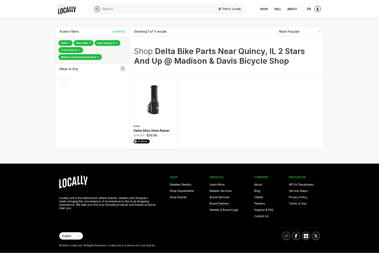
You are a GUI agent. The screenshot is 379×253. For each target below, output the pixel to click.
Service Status (298, 190)
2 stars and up (69, 49)
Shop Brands (178, 197)
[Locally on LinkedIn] (306, 236)
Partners (259, 203)
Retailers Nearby (180, 184)
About (292, 9)
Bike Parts (82, 43)
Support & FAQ (263, 209)
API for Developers (301, 184)
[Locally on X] (316, 236)
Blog (257, 190)
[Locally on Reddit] (286, 236)
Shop (264, 9)
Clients (258, 197)
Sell (277, 9)
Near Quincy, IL (106, 43)
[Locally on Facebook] (296, 236)
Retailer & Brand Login (224, 209)
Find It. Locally (231, 8)
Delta (64, 43)
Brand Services (220, 197)
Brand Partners (219, 203)
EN (309, 8)
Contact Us (261, 216)
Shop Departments (182, 190)
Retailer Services (221, 190)
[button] (92, 69)
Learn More (217, 184)
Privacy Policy (298, 197)
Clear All (119, 31)
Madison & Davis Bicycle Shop (79, 57)
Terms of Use (298, 203)
